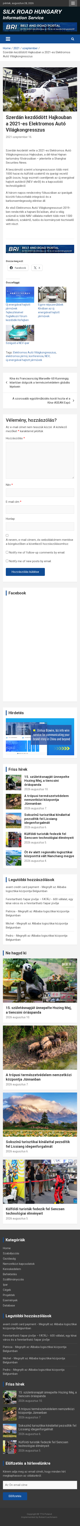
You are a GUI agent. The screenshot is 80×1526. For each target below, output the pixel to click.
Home (7, 1248)
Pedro (9, 935)
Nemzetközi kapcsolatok (19, 1264)
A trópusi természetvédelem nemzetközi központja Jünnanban (46, 800)
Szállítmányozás (13, 1279)
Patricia (10, 911)
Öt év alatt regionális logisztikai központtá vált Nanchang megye (49, 854)
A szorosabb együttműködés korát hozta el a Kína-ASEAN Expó (41, 400)
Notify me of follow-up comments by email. (37, 552)
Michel (10, 923)
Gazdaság (9, 1258)
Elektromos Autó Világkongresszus (34, 352)
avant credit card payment (22, 887)
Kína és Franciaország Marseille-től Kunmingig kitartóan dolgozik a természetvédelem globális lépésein (40, 382)
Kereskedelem (12, 1269)
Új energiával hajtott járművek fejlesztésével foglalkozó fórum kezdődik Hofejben (18, 312)
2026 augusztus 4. (35, 860)
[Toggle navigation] (8, 39)
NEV (47, 356)
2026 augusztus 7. (35, 808)
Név (9, 485)
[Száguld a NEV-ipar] (20, 333)
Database (9, 1305)
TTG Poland (46, 1514)
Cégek (7, 1290)
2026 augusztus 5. (35, 842)
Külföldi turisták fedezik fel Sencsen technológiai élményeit (49, 836)
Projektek (9, 1295)
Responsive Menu (73, 3)
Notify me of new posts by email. (30, 561)
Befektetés (10, 1274)
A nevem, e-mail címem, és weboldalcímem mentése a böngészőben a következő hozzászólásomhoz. (39, 542)
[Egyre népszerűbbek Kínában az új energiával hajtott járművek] (52, 295)
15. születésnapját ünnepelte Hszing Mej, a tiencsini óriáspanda (46, 781)
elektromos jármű (17, 356)
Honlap (10, 518)
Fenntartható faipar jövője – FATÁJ (28, 899)
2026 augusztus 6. (35, 827)
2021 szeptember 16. (19, 137)
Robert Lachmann (48, 1517)
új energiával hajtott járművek (24, 360)
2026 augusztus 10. (36, 789)
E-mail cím (13, 502)
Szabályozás (11, 1253)
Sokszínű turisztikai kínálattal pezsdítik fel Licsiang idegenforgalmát (47, 819)
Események (10, 1300)
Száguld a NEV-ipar (17, 343)
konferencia (36, 356)
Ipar (5, 1284)
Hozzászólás (15, 438)
